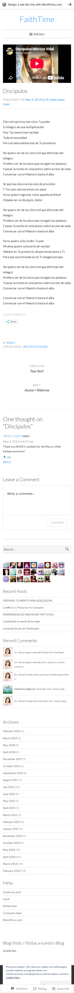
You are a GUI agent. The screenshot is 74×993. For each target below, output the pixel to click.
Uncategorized (35, 346)
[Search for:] (37, 549)
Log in (6, 899)
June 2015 (9, 794)
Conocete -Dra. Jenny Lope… (50, 688)
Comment (57, 522)
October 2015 (11, 766)
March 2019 (10, 738)
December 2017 (12, 759)
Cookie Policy (13, 977)
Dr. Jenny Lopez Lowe (25, 652)
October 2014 (11, 842)
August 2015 (10, 780)
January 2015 (11, 828)
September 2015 (13, 773)
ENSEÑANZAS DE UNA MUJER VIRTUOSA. (28, 614)
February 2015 (11, 822)
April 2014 (9, 857)
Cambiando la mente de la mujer (21, 621)
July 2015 (8, 787)
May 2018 (9, 745)
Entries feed (10, 906)
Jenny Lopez (12, 436)
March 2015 (10, 815)
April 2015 (9, 807)
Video (10, 342)
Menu (39, 34)
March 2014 (10, 863)
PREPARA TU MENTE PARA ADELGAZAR (27, 600)
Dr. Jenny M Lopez (24, 674)
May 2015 (9, 801)
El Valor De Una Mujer (52, 652)
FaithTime (37, 19)
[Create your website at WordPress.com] (37, 4)
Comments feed (12, 913)
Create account (12, 892)
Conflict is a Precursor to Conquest (23, 607)
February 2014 (11, 870)
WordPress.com (12, 920)
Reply (7, 462)
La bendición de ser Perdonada (21, 628)
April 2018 (9, 752)
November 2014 (12, 836)
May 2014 (9, 849)
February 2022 (11, 731)
